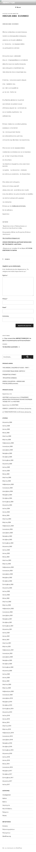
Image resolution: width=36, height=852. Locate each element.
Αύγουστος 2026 (7, 422)
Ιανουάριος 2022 (8, 612)
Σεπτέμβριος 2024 (8, 501)
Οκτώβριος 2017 (7, 774)
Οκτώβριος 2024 (7, 498)
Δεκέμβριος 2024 (8, 491)
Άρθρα (5, 798)
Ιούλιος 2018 (6, 757)
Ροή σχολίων (6, 833)
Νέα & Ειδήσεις (7, 808)
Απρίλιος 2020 (7, 684)
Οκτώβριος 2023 (7, 539)
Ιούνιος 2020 (6, 677)
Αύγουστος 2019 (7, 712)
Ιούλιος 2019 (6, 715)
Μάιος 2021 (6, 639)
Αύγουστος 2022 (7, 588)
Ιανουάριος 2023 (8, 570)
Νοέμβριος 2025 (7, 453)
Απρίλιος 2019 (7, 726)
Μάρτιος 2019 (7, 729)
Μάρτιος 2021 (7, 646)
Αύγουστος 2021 (7, 629)
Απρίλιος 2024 (7, 519)
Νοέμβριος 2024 (7, 495)
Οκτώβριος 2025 (7, 457)
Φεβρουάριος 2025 (8, 484)
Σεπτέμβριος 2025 (8, 460)
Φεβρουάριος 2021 (8, 650)
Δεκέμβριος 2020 (8, 657)
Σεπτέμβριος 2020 (8, 667)
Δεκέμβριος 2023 (8, 533)
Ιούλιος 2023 (6, 550)
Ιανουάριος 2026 (8, 446)
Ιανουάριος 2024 (8, 529)
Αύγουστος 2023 (7, 546)
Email (5, 307)
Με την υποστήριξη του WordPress (12, 848)
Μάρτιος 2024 (7, 522)
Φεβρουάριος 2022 (8, 608)
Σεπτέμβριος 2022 (8, 584)
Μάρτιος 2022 (7, 605)
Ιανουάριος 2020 (8, 695)
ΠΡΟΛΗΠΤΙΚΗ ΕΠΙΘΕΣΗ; (10, 378)
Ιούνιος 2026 (6, 429)
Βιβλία (5, 802)
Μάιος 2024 (6, 515)
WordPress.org (7, 836)
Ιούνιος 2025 (6, 470)
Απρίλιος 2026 (7, 436)
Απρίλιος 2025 (7, 477)
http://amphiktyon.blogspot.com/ (11, 238)
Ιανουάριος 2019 (8, 736)
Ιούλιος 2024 (6, 508)
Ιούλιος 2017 (6, 784)
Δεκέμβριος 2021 (8, 615)
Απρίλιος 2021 (7, 643)
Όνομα (5, 299)
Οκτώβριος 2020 (7, 663)
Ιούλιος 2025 (6, 467)
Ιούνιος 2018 (6, 760)
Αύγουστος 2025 (7, 464)
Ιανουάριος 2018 (8, 767)
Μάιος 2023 (6, 557)
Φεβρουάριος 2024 (8, 526)
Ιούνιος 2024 (6, 512)
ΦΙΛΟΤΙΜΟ (16, 401)
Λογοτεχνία (6, 805)
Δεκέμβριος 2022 (8, 574)
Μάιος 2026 (6, 432)
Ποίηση (5, 815)
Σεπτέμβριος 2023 (8, 543)
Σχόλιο (5, 275)
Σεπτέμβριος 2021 (8, 626)
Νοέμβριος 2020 (7, 660)
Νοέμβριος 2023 (7, 536)
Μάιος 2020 (6, 681)
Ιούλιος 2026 (6, 426)
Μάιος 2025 (6, 474)
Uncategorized (6, 795)
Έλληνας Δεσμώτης (25, 408)
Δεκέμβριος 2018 (8, 739)
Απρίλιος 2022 (7, 601)
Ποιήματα (7, 259)
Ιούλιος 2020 (6, 674)
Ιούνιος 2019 (6, 719)
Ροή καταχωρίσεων (9, 829)
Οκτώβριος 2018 (7, 746)
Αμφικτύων (9, 2)
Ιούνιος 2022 (6, 595)
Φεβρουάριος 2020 (8, 691)
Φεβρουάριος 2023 (8, 567)
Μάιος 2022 (6, 598)
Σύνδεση (5, 826)
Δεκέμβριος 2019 (8, 698)
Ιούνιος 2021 (6, 636)
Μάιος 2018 (6, 764)
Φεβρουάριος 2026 (8, 443)
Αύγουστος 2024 (7, 505)
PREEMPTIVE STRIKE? (9, 374)
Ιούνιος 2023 (6, 553)
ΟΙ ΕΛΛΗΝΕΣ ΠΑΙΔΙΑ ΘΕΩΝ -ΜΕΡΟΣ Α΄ (14, 371)
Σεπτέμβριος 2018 (8, 750)
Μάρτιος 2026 (7, 439)
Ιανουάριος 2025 (8, 488)
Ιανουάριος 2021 (8, 653)
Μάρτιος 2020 (7, 688)
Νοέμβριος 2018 (7, 743)
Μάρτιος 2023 (7, 564)
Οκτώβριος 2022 (7, 581)
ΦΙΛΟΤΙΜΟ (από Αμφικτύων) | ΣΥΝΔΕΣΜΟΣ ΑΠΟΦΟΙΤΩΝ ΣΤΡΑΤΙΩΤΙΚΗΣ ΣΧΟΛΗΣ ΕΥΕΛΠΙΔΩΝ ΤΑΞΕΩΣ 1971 (17, 399)
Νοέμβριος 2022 (7, 577)
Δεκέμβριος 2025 (8, 450)
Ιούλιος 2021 (6, 632)
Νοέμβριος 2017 (7, 770)
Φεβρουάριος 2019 (8, 732)
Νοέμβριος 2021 (7, 619)
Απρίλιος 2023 (7, 560)
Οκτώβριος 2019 (7, 705)
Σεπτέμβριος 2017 (8, 777)
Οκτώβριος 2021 (7, 622)
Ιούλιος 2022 (6, 591)
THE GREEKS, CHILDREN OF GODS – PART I (16, 367)
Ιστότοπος (6, 316)
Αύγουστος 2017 (7, 781)
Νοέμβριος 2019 (7, 701)
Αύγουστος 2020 (7, 670)
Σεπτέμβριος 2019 (8, 708)
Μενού (19, 7)
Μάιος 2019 (6, 722)
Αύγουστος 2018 (7, 753)
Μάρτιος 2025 (7, 481)
